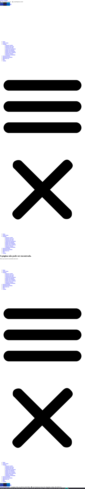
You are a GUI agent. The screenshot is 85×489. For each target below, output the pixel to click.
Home (4, 41)
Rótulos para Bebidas (9, 50)
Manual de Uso (6, 58)
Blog (4, 59)
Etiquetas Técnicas (9, 53)
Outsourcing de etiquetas (10, 48)
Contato (4, 60)
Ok (66, 488)
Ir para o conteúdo (4, 0)
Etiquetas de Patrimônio (10, 54)
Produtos (4, 44)
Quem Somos (5, 42)
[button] (42, 147)
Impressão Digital (6, 56)
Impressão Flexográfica (7, 57)
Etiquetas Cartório (9, 45)
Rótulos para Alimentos (10, 51)
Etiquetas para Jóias (9, 47)
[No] (68, 488)
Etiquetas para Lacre (9, 46)
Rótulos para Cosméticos (10, 52)
